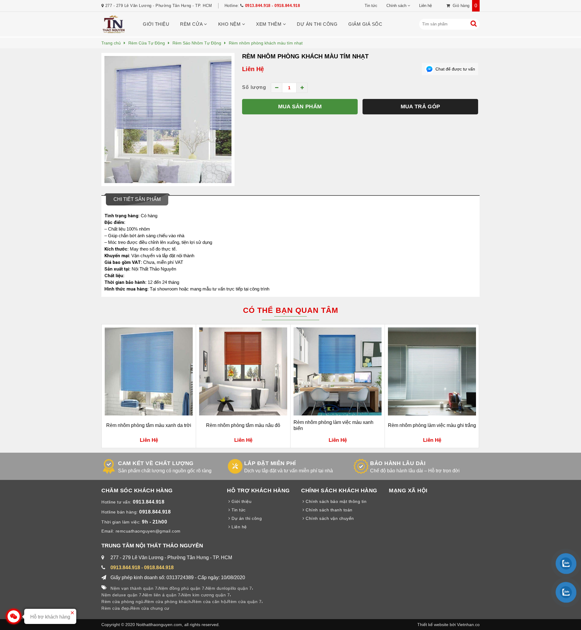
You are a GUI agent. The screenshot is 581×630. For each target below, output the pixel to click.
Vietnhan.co (468, 624)
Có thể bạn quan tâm (290, 310)
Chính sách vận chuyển (329, 518)
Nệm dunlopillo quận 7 (229, 588)
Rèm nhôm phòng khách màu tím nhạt (305, 56)
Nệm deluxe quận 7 (121, 594)
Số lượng (254, 87)
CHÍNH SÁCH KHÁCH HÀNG (339, 490)
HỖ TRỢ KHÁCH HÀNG (258, 490)
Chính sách (396, 5)
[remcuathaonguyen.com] (113, 31)
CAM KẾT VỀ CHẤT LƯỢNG (156, 463)
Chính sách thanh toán (328, 509)
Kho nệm (230, 24)
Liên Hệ (253, 69)
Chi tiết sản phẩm (137, 199)
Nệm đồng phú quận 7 (182, 588)
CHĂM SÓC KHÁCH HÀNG (137, 490)
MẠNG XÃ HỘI (408, 490)
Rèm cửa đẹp (115, 608)
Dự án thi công (317, 24)
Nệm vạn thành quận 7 (133, 588)
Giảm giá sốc (365, 24)
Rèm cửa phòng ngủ (122, 601)
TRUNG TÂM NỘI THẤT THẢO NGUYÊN (152, 546)
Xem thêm (269, 24)
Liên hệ (425, 5)
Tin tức (371, 5)
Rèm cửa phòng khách (168, 601)
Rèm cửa (192, 24)
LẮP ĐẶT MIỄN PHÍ (270, 463)
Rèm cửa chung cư (149, 608)
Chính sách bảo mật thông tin (335, 501)
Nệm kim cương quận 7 (206, 594)
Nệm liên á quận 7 (162, 594)
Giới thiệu (156, 24)
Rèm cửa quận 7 (244, 601)
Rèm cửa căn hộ (209, 601)
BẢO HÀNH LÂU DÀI (397, 463)
